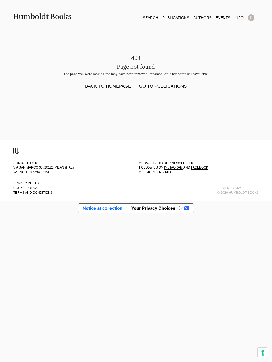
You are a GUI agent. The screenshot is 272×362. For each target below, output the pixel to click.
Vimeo (167, 172)
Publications (175, 18)
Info (239, 18)
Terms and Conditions (33, 193)
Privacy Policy (26, 183)
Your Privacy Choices (153, 208)
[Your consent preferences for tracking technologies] (263, 353)
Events (223, 18)
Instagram (173, 167)
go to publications (163, 86)
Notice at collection (102, 208)
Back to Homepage (108, 86)
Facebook (199, 167)
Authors (202, 18)
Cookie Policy (25, 188)
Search (150, 18)
